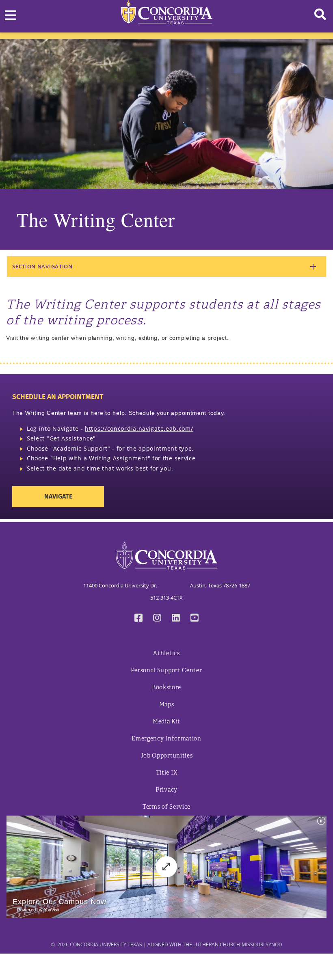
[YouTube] (194, 618)
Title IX (166, 772)
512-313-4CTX (166, 597)
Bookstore (166, 687)
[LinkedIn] (175, 618)
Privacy (166, 789)
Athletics (166, 653)
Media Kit (166, 721)
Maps (166, 704)
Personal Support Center (166, 670)
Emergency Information (166, 738)
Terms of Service (166, 806)
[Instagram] (157, 618)
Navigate (58, 496)
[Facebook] (138, 618)
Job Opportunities (167, 755)
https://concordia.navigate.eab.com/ (139, 428)
